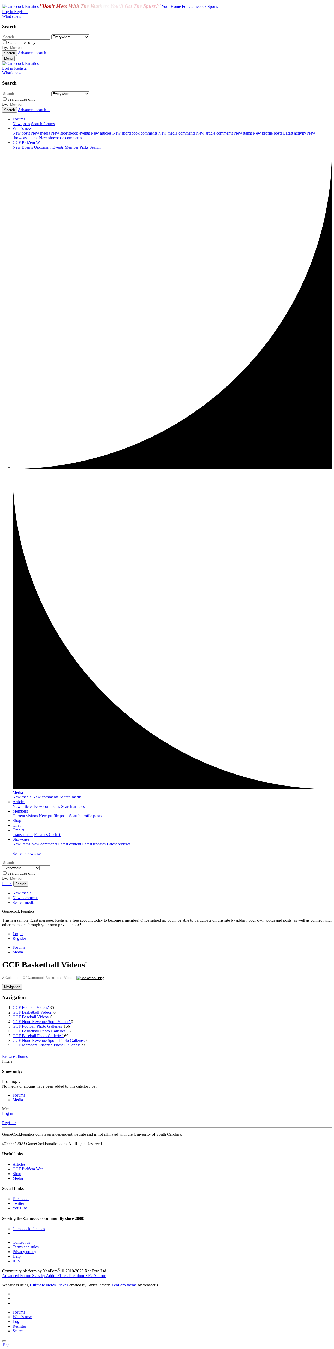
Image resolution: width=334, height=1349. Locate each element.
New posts (21, 124)
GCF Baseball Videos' (31, 1017)
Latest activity (294, 133)
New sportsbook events (70, 133)
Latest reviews (118, 844)
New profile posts (267, 133)
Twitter (18, 1203)
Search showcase (27, 853)
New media (40, 133)
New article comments (214, 133)
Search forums (43, 124)
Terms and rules (26, 1247)
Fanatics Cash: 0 (47, 834)
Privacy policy (24, 1251)
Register (9, 1123)
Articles (19, 802)
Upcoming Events (49, 147)
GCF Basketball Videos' (33, 1012)
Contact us (21, 1242)
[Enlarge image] (90, 978)
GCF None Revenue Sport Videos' (42, 1021)
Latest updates (94, 844)
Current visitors (25, 816)
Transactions (23, 834)
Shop (17, 820)
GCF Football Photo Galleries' (38, 1026)
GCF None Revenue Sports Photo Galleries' (49, 1040)
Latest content (69, 844)
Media (18, 792)
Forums (19, 119)
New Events (23, 147)
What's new (22, 128)
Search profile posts (85, 816)
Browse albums (15, 1056)
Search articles (73, 806)
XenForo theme (124, 1285)
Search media (70, 797)
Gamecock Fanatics (29, 1228)
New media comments (176, 133)
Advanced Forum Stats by (54, 1275)
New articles (101, 133)
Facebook (21, 1198)
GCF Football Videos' (31, 1007)
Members (20, 811)
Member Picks (76, 147)
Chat (16, 825)
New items (243, 133)
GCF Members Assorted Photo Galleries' (47, 1045)
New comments (45, 797)
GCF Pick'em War (28, 142)
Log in (7, 1113)
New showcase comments (60, 138)
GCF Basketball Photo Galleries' (40, 1031)
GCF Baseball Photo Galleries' (38, 1035)
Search (95, 147)
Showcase (21, 839)
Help (17, 1256)
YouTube (20, 1208)
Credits (18, 830)
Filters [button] (7, 1061)
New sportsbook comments (134, 133)
